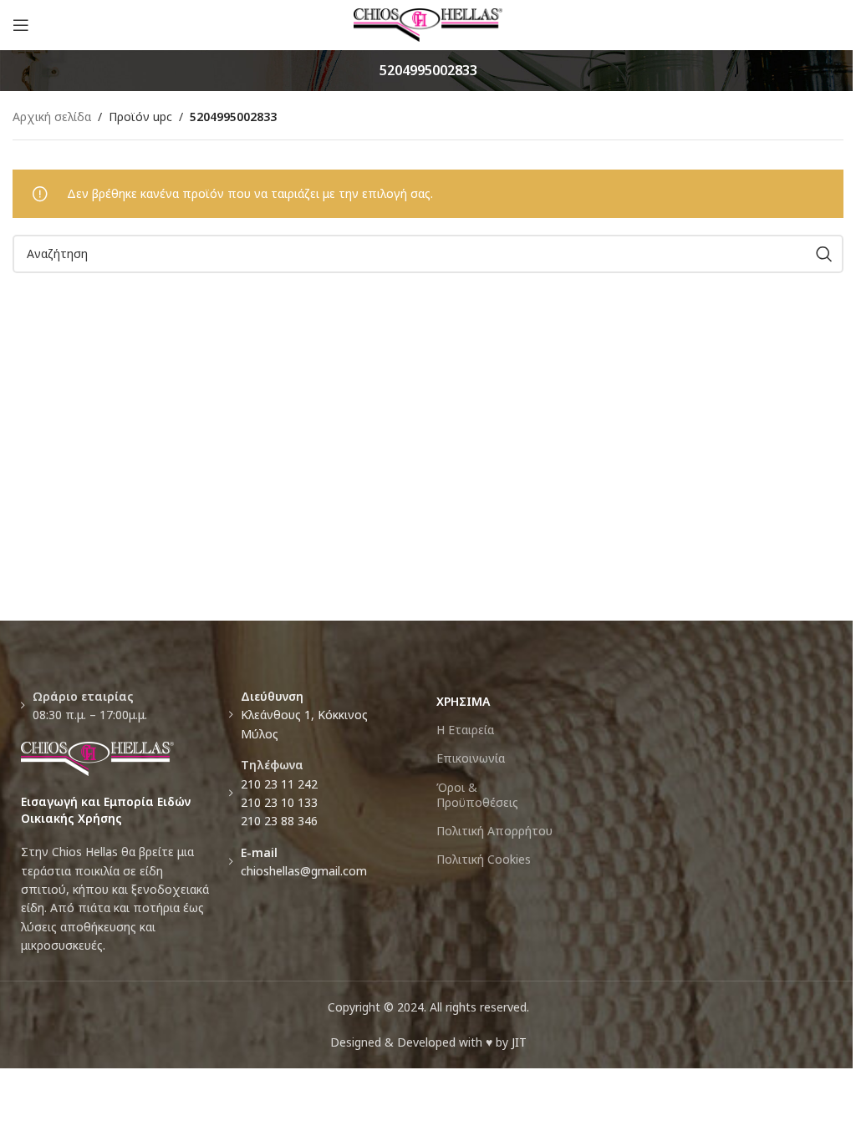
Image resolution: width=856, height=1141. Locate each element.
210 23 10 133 (279, 802)
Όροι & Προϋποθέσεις (477, 794)
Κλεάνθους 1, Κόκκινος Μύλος (304, 715)
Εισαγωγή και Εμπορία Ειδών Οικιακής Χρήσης (106, 810)
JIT (519, 1042)
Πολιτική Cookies (483, 859)
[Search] (824, 254)
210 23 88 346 (279, 821)
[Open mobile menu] (21, 25)
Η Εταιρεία (465, 730)
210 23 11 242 (279, 784)
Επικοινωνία (470, 758)
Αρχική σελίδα (52, 116)
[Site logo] (428, 24)
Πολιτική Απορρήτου (494, 831)
